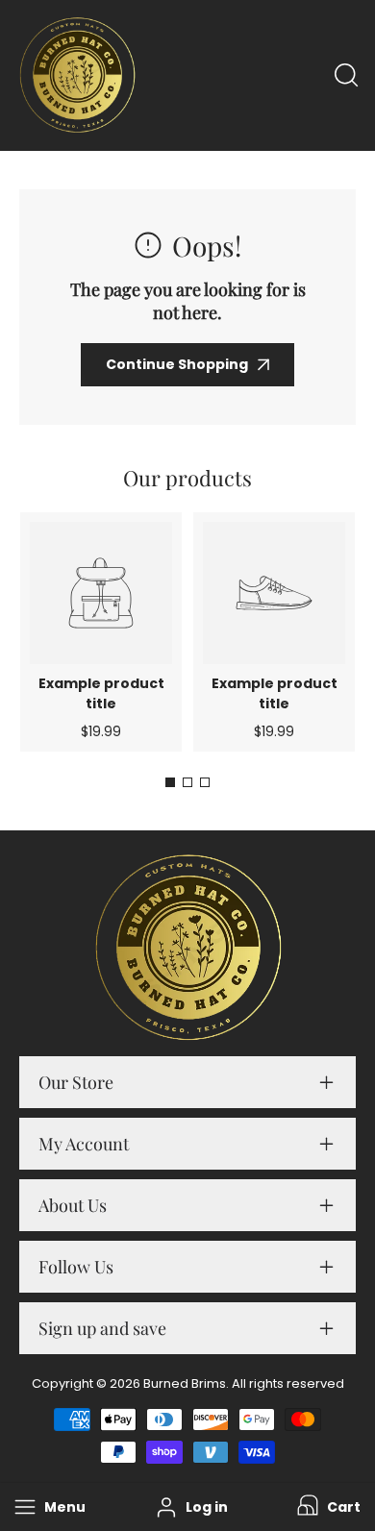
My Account (83, 1143)
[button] (327, 1507)
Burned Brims (184, 1383)
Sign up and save (102, 1328)
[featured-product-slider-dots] (170, 782)
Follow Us (75, 1266)
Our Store (75, 1082)
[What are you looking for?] (346, 75)
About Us (72, 1205)
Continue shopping (177, 364)
